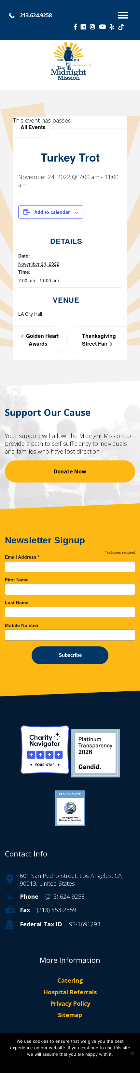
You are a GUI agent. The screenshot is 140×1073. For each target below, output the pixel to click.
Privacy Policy (70, 1003)
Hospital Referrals (70, 992)
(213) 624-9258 (65, 896)
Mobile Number (21, 625)
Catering (70, 981)
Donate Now (70, 471)
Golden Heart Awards (42, 339)
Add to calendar (52, 212)
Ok (70, 1063)
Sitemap (70, 1015)
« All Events (33, 127)
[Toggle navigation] (123, 15)
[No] (132, 1053)
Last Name (16, 602)
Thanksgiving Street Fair (99, 339)
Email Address (22, 557)
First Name (17, 579)
